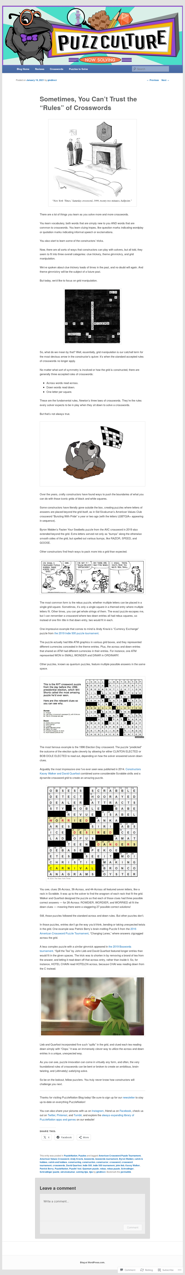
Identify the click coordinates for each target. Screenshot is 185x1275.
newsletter (129, 1097)
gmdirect (52, 80)
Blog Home (23, 69)
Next (165, 80)
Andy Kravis (76, 1158)
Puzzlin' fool (75, 1168)
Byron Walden (126, 1158)
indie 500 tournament (104, 1165)
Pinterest (62, 1115)
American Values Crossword (54, 1158)
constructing (74, 1162)
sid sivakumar (68, 1171)
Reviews (39, 69)
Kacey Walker (132, 1165)
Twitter (51, 1115)
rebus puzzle (113, 1168)
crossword (115, 1162)
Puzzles (82, 1155)
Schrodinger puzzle (49, 1171)
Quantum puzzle (90, 1168)
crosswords (59, 1165)
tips (91, 1171)
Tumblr (78, 1115)
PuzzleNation (70, 1155)
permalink (126, 1171)
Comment (132, 1227)
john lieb (120, 1165)
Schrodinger (127, 1168)
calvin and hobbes (57, 1162)
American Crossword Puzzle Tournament (120, 1155)
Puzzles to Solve (78, 69)
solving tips (82, 1171)
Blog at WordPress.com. (92, 1262)
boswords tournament (106, 1158)
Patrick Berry (47, 1168)
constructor (102, 1162)
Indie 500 (87, 1165)
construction (88, 1162)
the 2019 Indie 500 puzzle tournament (76, 633)
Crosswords (56, 69)
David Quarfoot (74, 1165)
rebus (103, 1168)
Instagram (98, 1111)
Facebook (125, 1111)
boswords (89, 1158)
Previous (153, 80)
